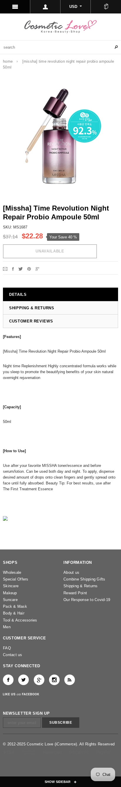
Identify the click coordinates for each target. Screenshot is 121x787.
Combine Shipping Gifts (84, 579)
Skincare (11, 586)
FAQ (7, 648)
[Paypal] (103, 752)
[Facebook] (8, 680)
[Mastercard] (53, 752)
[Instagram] (54, 680)
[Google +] (39, 680)
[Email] (5, 268)
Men (7, 627)
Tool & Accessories (20, 620)
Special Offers (15, 579)
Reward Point (75, 593)
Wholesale (12, 572)
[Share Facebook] (13, 268)
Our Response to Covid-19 (86, 599)
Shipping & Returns (80, 586)
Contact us (12, 655)
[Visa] (9, 752)
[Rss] (69, 680)
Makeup (10, 593)
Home (8, 61)
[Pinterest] (29, 268)
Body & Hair (13, 613)
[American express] (28, 752)
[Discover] (79, 752)
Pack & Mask (15, 606)
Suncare (10, 599)
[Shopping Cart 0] (106, 6)
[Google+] (37, 268)
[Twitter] (21, 268)
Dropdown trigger (45, 6)
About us (71, 572)
